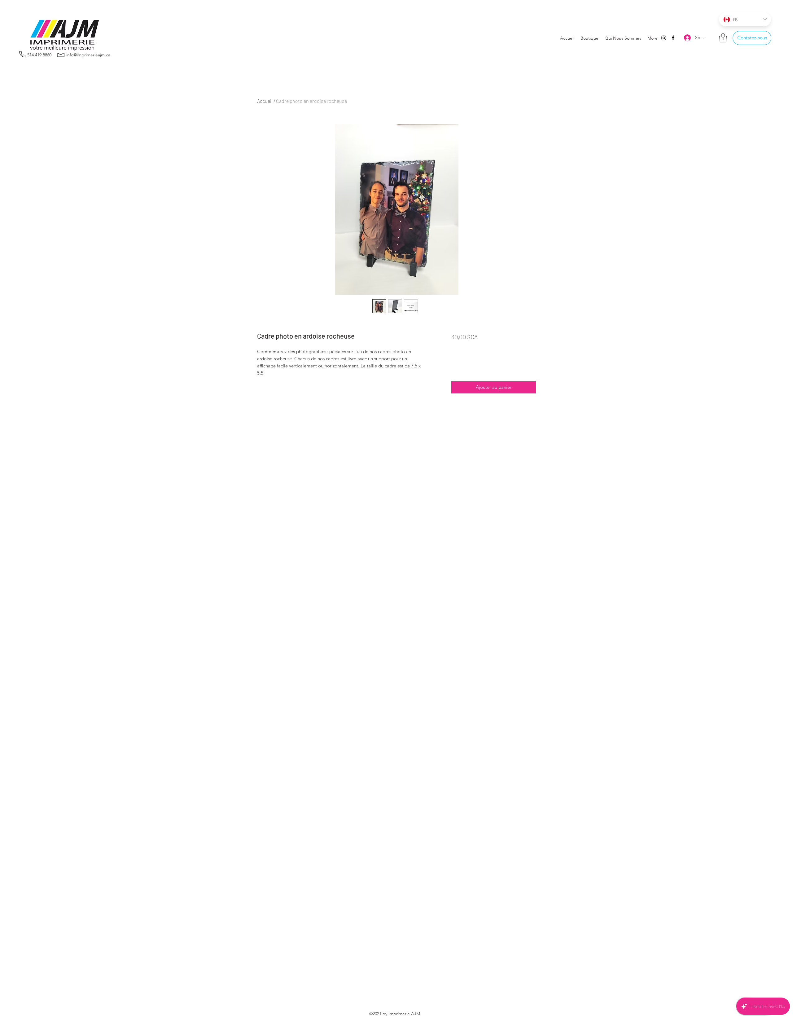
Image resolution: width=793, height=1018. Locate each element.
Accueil (265, 101)
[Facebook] (673, 38)
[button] (723, 37)
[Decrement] (456, 365)
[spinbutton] (465, 365)
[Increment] (475, 365)
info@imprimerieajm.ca (88, 55)
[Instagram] (664, 38)
